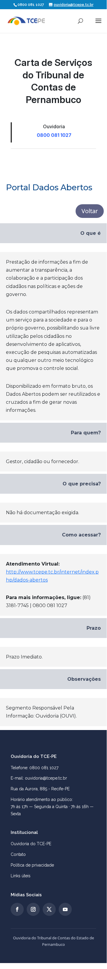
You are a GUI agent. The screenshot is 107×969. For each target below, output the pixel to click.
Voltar (90, 211)
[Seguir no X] (49, 909)
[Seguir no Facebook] (17, 909)
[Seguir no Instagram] (33, 909)
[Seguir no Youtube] (65, 909)
